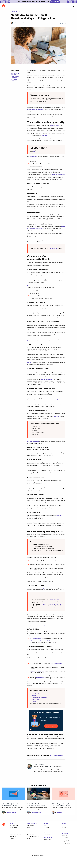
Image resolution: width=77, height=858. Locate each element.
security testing (40, 588)
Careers (63, 830)
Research (18, 5)
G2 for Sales (12, 838)
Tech (3, 801)
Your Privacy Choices (65, 850)
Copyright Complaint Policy (48, 850)
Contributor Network (15, 11)
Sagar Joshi (59, 812)
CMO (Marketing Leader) (14, 825)
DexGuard (34, 701)
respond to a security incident (50, 399)
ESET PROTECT (35, 693)
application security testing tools (35, 109)
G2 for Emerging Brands (14, 843)
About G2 (63, 825)
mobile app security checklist (43, 624)
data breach (56, 416)
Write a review (67, 843)
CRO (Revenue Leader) (14, 827)
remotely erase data (40, 677)
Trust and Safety (47, 834)
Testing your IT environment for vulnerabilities (51, 604)
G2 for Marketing (13, 836)
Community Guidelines (11, 850)
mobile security (33, 156)
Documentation (47, 830)
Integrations (46, 841)
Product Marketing (13, 832)
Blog (45, 825)
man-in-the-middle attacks (58, 174)
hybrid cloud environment (46, 379)
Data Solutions (29, 840)
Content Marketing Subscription (33, 836)
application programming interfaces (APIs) (49, 482)
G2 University (46, 827)
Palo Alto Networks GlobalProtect (39, 697)
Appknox (49, 766)
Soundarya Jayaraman (11, 812)
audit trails (43, 403)
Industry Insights (11, 5)
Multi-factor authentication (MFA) (38, 671)
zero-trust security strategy (57, 755)
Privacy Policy (31, 850)
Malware (29, 362)
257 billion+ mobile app (46, 127)
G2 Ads (28, 838)
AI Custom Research (30, 825)
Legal (45, 832)
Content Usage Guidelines (57, 850)
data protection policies (33, 441)
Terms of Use (26, 850)
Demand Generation (13, 829)
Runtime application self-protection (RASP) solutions (42, 640)
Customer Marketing (13, 830)
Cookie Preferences (41, 850)
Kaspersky (44, 135)
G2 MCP (28, 829)
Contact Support (65, 837)
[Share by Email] (65, 23)
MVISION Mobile (35, 699)
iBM (34, 151)
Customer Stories (47, 829)
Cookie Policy (35, 850)
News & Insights (64, 829)
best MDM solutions (53, 248)
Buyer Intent (29, 832)
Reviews (28, 830)
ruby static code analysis (53, 599)
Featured (54, 801)
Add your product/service (67, 841)
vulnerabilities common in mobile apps (46, 263)
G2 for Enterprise (13, 840)
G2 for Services (12, 842)
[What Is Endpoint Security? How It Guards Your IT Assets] (63, 793)
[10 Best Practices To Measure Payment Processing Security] (38, 793)
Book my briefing (55, 1)
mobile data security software (53, 105)
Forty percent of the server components (37, 285)
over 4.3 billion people (54, 125)
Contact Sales (64, 835)
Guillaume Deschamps (36, 812)
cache (58, 560)
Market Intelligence (30, 834)
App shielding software (35, 638)
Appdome (34, 695)
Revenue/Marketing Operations (15, 834)
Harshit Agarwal (18, 22)
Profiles (28, 827)
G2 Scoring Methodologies (19, 850)
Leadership (64, 827)
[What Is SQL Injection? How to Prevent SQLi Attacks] (13, 793)
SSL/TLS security (31, 340)
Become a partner (47, 839)
